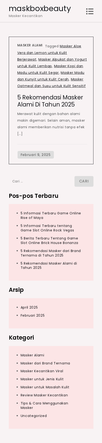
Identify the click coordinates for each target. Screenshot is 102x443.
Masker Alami (30, 45)
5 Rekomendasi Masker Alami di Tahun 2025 (50, 100)
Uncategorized (34, 415)
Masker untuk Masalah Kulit (45, 387)
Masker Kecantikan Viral (42, 371)
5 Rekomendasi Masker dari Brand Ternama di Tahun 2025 (51, 253)
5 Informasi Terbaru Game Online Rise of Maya (51, 215)
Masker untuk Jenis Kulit (42, 379)
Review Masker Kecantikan (44, 395)
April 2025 (29, 307)
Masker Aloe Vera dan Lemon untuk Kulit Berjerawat (49, 53)
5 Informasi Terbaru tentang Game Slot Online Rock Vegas (47, 228)
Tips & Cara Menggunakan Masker (44, 405)
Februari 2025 (33, 315)
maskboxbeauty (40, 8)
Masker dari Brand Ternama (45, 363)
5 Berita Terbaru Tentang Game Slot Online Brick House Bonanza (50, 240)
